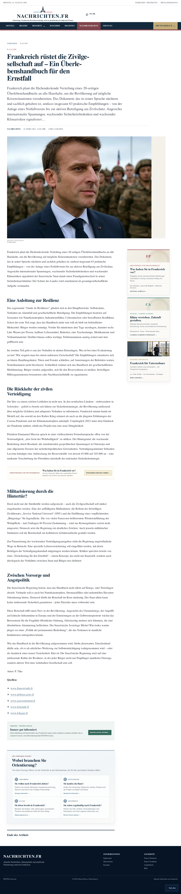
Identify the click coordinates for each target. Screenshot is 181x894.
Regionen (70, 26)
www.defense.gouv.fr (22, 694)
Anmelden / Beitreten (146, 3)
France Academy (150, 861)
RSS (145, 868)
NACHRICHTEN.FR (22, 856)
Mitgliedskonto (169, 3)
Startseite (12, 43)
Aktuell (10, 26)
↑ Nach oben (172, 888)
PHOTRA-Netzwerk (9, 879)
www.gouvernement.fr (22, 700)
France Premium (150, 858)
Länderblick (148, 865)
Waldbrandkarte (88, 26)
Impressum (107, 858)
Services (107, 26)
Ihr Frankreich (165, 26)
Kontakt (106, 865)
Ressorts (38, 26)
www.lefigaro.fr (19, 713)
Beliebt (24, 26)
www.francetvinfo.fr (21, 688)
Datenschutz (108, 861)
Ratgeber (55, 26)
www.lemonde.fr (19, 706)
